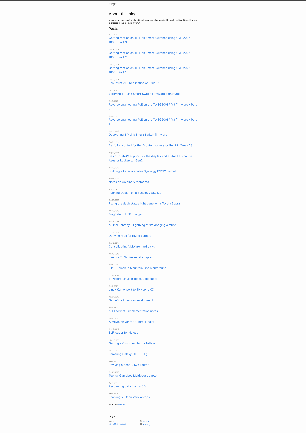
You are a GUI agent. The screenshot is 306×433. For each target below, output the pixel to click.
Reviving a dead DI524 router (129, 365)
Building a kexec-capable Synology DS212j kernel (142, 171)
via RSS (121, 404)
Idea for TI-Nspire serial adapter (131, 257)
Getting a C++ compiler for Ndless (132, 343)
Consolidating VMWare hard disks (132, 246)
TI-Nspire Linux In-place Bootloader (133, 278)
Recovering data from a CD (127, 386)
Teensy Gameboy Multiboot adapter (133, 375)
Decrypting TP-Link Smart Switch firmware (138, 134)
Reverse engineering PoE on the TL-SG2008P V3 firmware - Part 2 (153, 107)
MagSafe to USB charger (125, 214)
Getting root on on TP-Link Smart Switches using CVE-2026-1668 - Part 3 (150, 40)
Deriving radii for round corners (130, 235)
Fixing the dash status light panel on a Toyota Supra (144, 203)
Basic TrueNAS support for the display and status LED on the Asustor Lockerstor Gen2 (150, 158)
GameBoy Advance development (131, 300)
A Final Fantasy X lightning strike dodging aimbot (142, 225)
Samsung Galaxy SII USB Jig (128, 354)
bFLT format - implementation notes (133, 311)
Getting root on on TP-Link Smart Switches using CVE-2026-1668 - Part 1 (150, 70)
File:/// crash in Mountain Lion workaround (137, 268)
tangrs (113, 4)
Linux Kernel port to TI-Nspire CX (131, 289)
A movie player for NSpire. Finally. (132, 322)
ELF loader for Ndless (123, 332)
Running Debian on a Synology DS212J (135, 192)
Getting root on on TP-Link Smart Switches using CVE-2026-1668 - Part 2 (150, 55)
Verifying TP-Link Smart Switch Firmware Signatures (144, 93)
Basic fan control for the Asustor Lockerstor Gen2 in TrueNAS (150, 145)
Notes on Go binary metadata (129, 182)
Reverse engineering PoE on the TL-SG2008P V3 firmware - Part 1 (153, 122)
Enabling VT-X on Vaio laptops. (130, 397)
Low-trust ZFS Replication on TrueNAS (135, 83)
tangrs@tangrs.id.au (117, 424)
